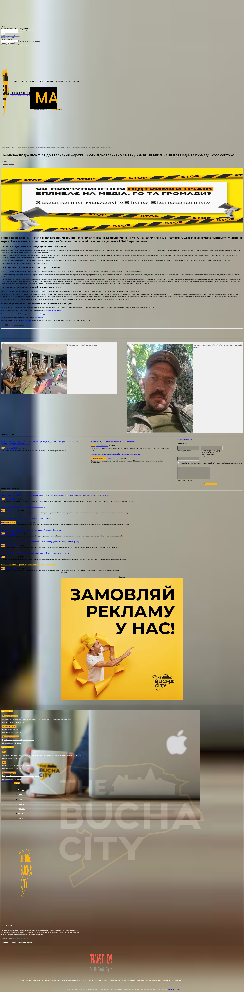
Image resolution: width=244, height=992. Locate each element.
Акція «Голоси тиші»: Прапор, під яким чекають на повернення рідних (28, 565)
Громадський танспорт (10, 716)
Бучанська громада (98, 458)
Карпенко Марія (11, 448)
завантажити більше (184, 439)
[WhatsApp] (36, 169)
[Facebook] (11, 142)
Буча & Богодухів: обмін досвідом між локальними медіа (113, 441)
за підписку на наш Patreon (52, 310)
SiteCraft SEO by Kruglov (174, 989)
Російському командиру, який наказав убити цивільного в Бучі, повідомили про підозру (35, 553)
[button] (58, 85)
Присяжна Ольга (11, 534)
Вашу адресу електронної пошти (29, 41)
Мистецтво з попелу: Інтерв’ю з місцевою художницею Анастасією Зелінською (31, 530)
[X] (28, 169)
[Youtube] (30, 142)
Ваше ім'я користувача (25, 30)
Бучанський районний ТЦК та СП (12, 729)
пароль (20, 32)
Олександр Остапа (8, 164)
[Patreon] (18, 142)
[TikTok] (26, 142)
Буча (13, 147)
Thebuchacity (5, 147)
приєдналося (26, 320)
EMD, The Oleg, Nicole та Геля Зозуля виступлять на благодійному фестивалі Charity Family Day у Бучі (41, 542)
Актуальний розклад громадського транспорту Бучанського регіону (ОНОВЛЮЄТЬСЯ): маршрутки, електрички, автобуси (37, 719)
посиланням (39, 317)
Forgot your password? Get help (10, 36)
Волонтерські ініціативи (11, 737)
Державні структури (9, 726)
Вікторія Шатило (102, 446)
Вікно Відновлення (19, 325)
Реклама (64, 572)
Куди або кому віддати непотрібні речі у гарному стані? (18, 740)
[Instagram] (14, 142)
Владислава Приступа (9, 722)
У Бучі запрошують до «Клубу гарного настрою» (82, 345)
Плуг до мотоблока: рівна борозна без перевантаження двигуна (115, 454)
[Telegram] (22, 142)
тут (44, 314)
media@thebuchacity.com (20, 939)
